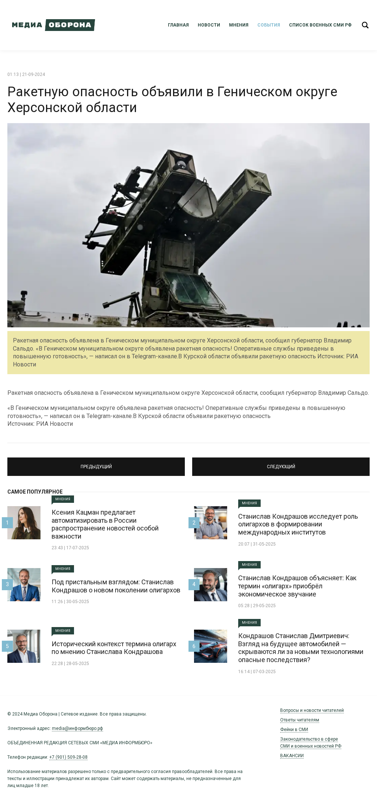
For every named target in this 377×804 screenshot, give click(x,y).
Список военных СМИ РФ (320, 25)
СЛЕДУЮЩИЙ (281, 463)
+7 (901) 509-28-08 (68, 757)
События (268, 25)
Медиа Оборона (51, 25)
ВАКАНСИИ (292, 755)
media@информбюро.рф (77, 728)
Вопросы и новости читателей (312, 710)
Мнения (239, 25)
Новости (209, 25)
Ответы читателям (299, 720)
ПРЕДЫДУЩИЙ (96, 463)
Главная (178, 25)
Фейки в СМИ (294, 729)
